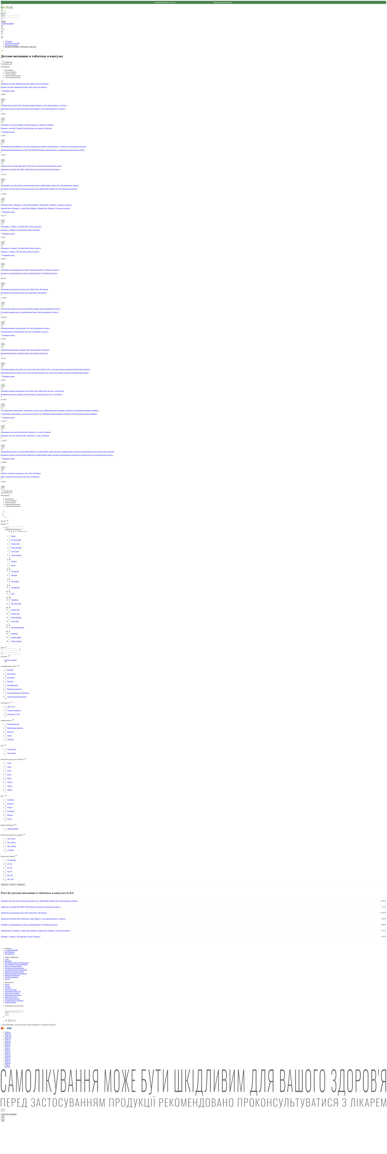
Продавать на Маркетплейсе (14, 968)
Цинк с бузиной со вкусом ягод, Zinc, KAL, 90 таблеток (20, 477)
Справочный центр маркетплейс (16, 970)
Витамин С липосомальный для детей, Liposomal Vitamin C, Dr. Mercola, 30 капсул (29, 273)
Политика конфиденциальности (16, 973)
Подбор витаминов (11, 977)
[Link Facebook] (6, 1021)
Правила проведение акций (14, 972)
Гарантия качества (11, 997)
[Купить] (3, 100)
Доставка (8, 988)
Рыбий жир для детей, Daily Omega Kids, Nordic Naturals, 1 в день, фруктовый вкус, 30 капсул (33, 109)
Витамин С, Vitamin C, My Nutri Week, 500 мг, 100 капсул (20, 230)
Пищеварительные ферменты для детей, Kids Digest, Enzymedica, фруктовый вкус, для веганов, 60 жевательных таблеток (42, 150)
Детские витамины (11, 45)
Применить (21, 884)
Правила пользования (12, 975)
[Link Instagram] (9, 1021)
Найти (3, 21)
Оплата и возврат (11, 990)
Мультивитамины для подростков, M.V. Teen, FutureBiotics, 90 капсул (24, 331)
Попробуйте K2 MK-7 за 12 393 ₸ (165, 2)
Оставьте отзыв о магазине (14, 1000)
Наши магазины (10, 1002)
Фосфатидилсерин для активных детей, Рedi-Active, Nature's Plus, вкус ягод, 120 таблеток (31, 394)
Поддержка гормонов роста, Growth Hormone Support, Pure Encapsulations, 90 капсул (30, 312)
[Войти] (2, 26)
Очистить (13, 884)
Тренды (7, 979)
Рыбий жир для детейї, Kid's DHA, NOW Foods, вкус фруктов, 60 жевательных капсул (30, 169)
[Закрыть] (3, 1110)
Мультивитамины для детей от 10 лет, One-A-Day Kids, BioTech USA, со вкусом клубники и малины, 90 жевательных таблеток (45, 373)
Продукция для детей (12, 43)
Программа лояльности (13, 991)
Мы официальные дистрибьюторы (17, 963)
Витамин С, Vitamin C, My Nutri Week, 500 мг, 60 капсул (20, 251)
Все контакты (9, 954)
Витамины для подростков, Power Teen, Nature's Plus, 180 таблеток (23, 293)
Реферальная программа (13, 995)
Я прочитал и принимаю (9, 1114)
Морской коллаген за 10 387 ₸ (223, 2)
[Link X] (14, 1021)
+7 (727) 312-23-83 (7, 23)
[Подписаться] (7, 1014)
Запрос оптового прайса (13, 966)
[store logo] (6, 8)
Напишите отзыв (8, 91)
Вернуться (5, 884)
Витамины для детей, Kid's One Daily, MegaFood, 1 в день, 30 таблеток (25, 435)
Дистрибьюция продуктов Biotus (16, 964)
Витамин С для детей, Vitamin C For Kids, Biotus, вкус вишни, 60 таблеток (26, 128)
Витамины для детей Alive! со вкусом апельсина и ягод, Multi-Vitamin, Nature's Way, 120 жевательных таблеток (39, 189)
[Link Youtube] (12, 1021)
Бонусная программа (12, 993)
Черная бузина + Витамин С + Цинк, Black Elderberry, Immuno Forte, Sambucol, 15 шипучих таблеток (35, 208)
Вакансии (8, 961)
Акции (7, 984)
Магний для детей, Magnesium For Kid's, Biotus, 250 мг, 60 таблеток (24, 87)
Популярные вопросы (12, 999)
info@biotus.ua (10, 952)
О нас (7, 959)
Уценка (7, 986)
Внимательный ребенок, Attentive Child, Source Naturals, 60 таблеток (24, 353)
